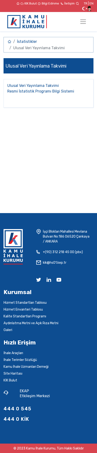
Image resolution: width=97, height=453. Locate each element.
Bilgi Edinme (51, 3)
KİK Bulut (10, 380)
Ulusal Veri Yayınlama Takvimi (33, 85)
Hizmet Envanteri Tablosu (23, 309)
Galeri (8, 330)
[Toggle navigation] (83, 21)
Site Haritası (13, 374)
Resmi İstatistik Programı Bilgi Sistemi (40, 91)
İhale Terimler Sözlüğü (20, 360)
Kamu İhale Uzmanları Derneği (26, 367)
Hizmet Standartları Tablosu (25, 303)
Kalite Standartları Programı (25, 316)
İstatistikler (27, 41)
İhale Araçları (13, 353)
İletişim (69, 3)
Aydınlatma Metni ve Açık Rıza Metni (31, 323)
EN (91, 3)
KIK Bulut (30, 3)
